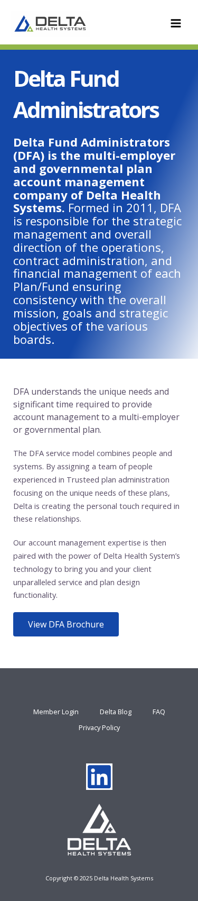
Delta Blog (115, 711)
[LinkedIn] (99, 776)
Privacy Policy (99, 727)
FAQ (159, 711)
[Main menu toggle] (175, 23)
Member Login (56, 711)
